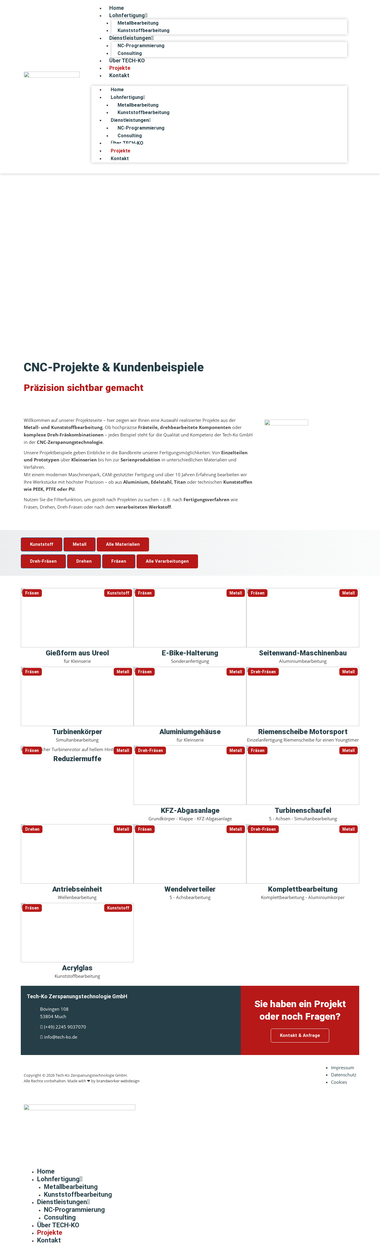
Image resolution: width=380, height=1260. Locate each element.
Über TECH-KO (127, 60)
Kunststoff (41, 544)
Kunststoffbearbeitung (144, 30)
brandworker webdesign (118, 1081)
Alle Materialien (123, 544)
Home (116, 8)
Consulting (130, 53)
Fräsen (118, 561)
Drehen (84, 561)
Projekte (119, 68)
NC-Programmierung (141, 45)
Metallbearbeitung (138, 23)
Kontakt (119, 75)
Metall (79, 544)
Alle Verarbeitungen (167, 561)
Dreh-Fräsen (43, 561)
